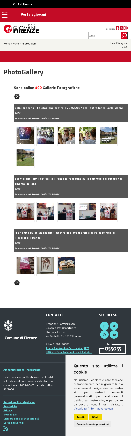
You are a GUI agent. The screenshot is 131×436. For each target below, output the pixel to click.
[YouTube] (113, 335)
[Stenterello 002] (46, 212)
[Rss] (5, 430)
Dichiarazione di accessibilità (21, 418)
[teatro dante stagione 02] (46, 136)
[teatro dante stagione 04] (87, 136)
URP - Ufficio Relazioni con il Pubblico (69, 352)
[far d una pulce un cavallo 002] (46, 266)
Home (6, 43)
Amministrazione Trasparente (22, 370)
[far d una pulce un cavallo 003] (66, 266)
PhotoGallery (29, 43)
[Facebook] (117, 28)
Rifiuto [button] (95, 417)
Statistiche (10, 406)
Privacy (7, 410)
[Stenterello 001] (25, 212)
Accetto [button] (80, 417)
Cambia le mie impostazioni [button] (92, 424)
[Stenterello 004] (87, 212)
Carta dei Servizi (13, 423)
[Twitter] (121, 28)
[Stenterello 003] (66, 212)
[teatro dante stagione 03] (66, 136)
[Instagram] (126, 28)
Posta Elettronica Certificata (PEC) (67, 348)
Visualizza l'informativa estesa (93, 408)
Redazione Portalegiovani (19, 402)
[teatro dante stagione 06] (25, 158)
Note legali (10, 414)
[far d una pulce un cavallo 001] (25, 266)
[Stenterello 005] (108, 212)
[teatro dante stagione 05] (108, 136)
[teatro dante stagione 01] (25, 136)
